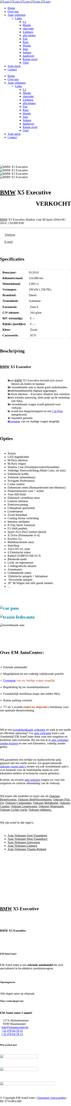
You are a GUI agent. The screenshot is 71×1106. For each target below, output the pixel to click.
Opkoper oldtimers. (40, 809)
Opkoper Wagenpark (51, 806)
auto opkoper (32, 779)
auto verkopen (42, 733)
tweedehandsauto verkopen (29, 729)
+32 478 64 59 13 (12, 1034)
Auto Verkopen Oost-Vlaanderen (27, 835)
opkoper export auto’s (13, 766)
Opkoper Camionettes (18, 802)
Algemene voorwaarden (51, 1097)
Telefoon (10, 234)
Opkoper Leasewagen (24, 806)
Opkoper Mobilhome (45, 802)
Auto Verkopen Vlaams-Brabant (27, 849)
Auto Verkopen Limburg (22, 845)
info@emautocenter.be (15, 1027)
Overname (14, 421)
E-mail (8, 241)
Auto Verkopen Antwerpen (24, 842)
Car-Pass (57, 411)
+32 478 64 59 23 (12, 1030)
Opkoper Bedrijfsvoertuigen (34, 799)
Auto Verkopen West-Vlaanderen (27, 838)
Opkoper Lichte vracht (13, 809)
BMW (8, 192)
